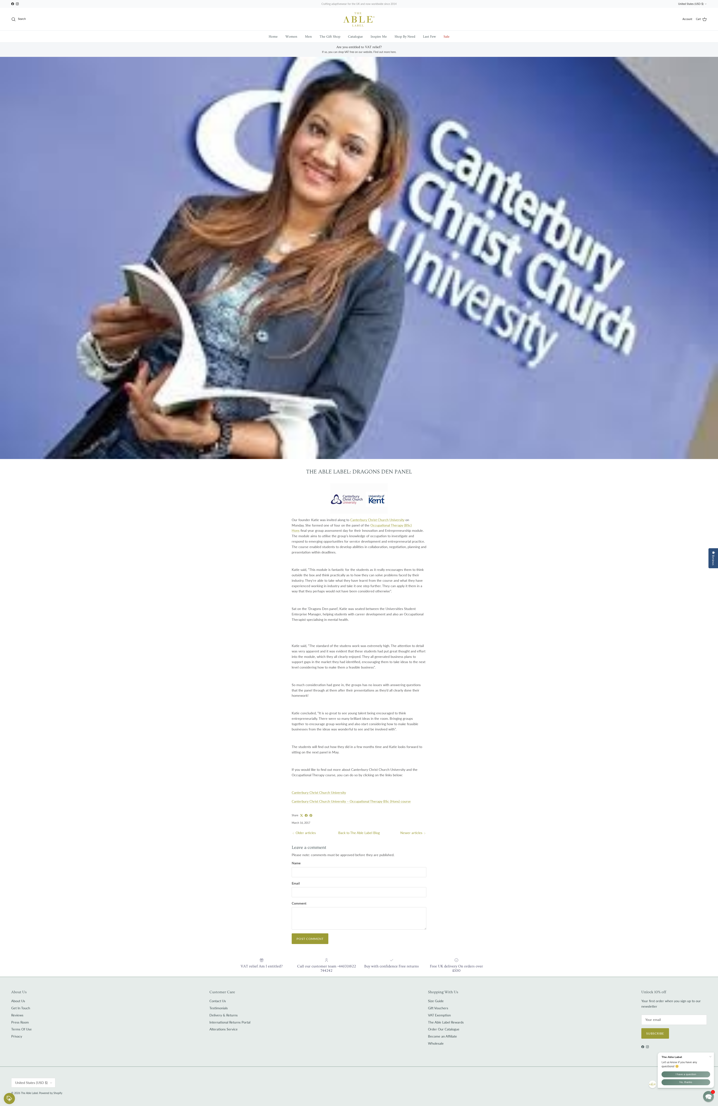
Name (296, 863)
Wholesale (436, 1043)
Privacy (16, 1036)
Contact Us (217, 1001)
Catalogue (355, 37)
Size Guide (436, 1001)
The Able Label (29, 1093)
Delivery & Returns (223, 1015)
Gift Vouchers (438, 1008)
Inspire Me (379, 37)
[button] (708, 1096)
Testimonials (218, 1008)
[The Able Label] (359, 19)
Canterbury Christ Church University (377, 520)
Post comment (310, 938)
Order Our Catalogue (443, 1029)
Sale (446, 37)
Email (296, 883)
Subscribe (655, 1033)
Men (308, 37)
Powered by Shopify (50, 1093)
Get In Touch (20, 1008)
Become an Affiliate (442, 1036)
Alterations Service (223, 1029)
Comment (299, 903)
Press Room (20, 1022)
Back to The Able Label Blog (359, 833)
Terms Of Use (21, 1029)
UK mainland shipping (349, 3)
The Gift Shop (330, 37)
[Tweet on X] (301, 815)
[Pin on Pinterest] (310, 815)
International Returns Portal (229, 1022)
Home (273, 37)
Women (291, 37)
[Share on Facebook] (306, 815)
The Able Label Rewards (446, 1022)
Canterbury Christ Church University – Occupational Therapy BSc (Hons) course (351, 801)
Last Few (429, 37)
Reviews (17, 1015)
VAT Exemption (439, 1015)
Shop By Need (405, 37)
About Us (18, 1001)
